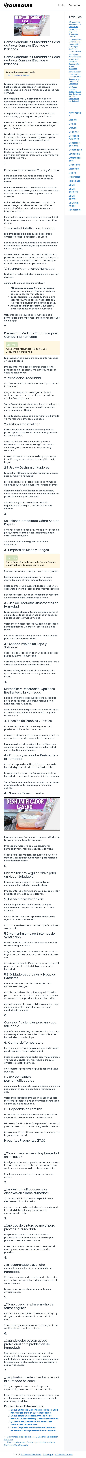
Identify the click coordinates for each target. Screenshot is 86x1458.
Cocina (72, 123)
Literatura (74, 168)
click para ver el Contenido (19, 75)
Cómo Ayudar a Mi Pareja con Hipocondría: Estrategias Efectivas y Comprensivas (75, 45)
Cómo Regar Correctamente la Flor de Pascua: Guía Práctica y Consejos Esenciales (34, 1417)
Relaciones (74, 180)
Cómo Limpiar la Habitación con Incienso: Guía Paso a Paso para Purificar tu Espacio (33, 1429)
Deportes (74, 131)
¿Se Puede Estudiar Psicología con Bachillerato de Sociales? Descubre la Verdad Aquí (75, 94)
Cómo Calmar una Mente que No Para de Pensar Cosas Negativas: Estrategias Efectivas (75, 29)
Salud (72, 184)
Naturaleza (74, 176)
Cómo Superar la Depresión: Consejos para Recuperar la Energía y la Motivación (75, 78)
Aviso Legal (48, 1454)
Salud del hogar (74, 204)
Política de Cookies (64, 1454)
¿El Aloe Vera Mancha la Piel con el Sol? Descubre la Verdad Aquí (31, 1423)
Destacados (75, 149)
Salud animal (72, 197)
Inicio (61, 5)
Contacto (74, 5)
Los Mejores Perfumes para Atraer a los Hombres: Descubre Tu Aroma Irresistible (75, 61)
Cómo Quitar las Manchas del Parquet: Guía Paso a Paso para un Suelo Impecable (34, 1411)
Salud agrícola (73, 190)
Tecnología (75, 209)
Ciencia (73, 119)
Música (72, 172)
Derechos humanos (74, 137)
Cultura (73, 127)
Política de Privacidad (31, 1454)
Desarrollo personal (74, 144)
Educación (74, 153)
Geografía (74, 164)
